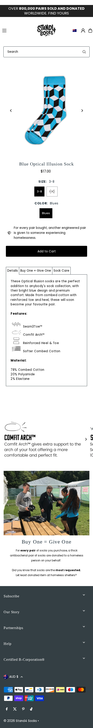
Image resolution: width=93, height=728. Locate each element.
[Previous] (11, 110)
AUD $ (13, 677)
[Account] (83, 31)
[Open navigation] (16, 30)
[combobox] (46, 51)
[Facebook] (7, 709)
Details (12, 270)
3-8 (39, 191)
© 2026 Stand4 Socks (20, 721)
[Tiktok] (31, 709)
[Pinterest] (23, 709)
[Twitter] (15, 709)
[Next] (82, 110)
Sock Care (61, 270)
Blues (46, 213)
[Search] (84, 51)
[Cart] (90, 31)
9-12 (52, 191)
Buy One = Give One (35, 270)
